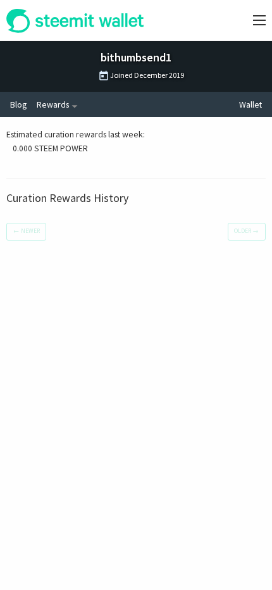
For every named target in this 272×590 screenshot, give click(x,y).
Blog (18, 104)
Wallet (250, 104)
